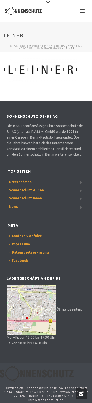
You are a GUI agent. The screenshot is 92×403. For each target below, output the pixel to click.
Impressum (21, 244)
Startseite (19, 45)
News (13, 207)
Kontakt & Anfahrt (27, 236)
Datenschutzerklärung (30, 252)
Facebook (20, 261)
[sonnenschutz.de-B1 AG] (37, 373)
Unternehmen (20, 182)
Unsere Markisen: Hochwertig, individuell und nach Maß (49, 47)
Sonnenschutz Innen (25, 198)
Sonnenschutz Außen (26, 190)
